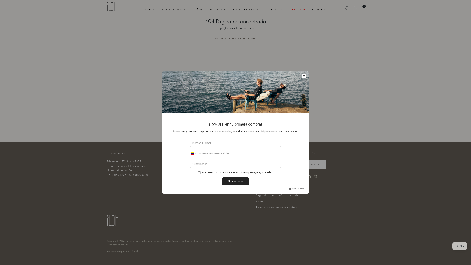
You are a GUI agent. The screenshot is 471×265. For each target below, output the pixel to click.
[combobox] (193, 153)
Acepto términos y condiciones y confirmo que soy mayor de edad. (237, 172)
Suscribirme (235, 181)
